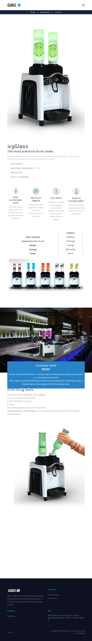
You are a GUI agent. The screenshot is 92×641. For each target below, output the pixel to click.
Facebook (11, 616)
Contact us (52, 598)
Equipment (45, 12)
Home (32, 12)
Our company (53, 595)
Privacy (10, 632)
